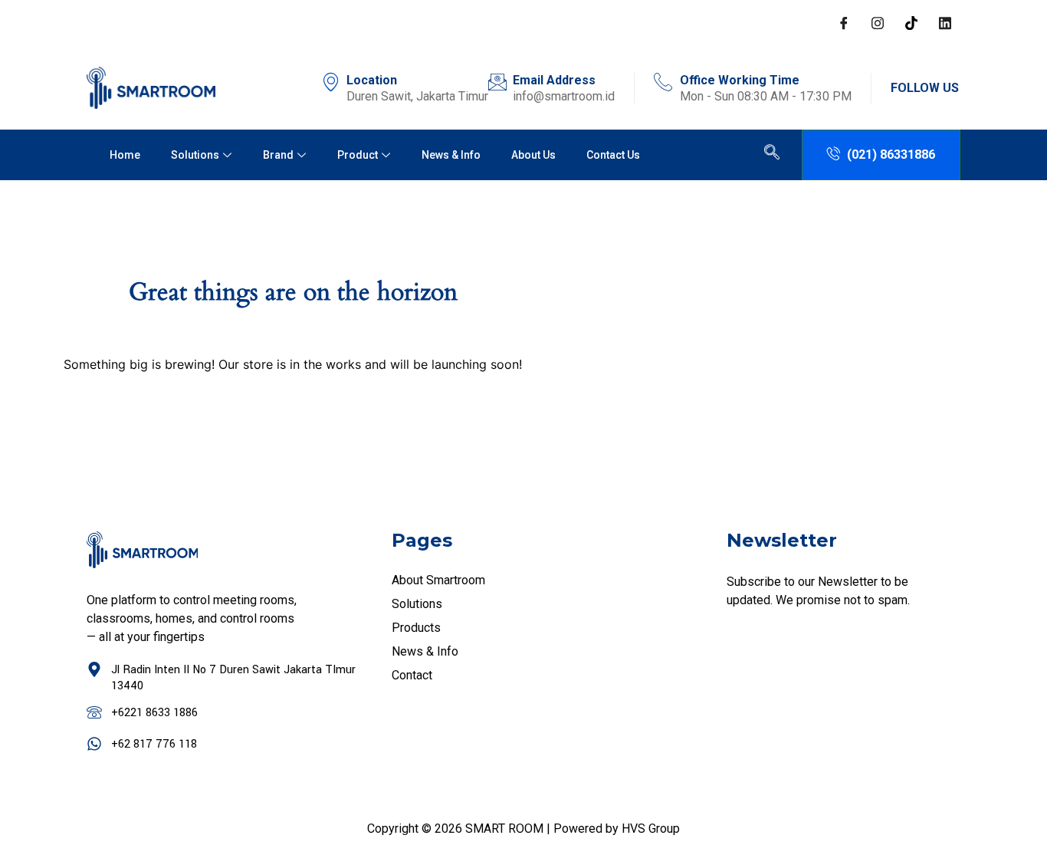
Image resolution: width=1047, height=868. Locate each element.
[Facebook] (843, 23)
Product (357, 155)
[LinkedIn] (945, 23)
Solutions (195, 155)
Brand (278, 155)
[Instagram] (877, 23)
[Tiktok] (911, 23)
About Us (533, 155)
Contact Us (613, 155)
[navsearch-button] (772, 155)
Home (125, 155)
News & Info (451, 155)
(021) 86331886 (891, 154)
